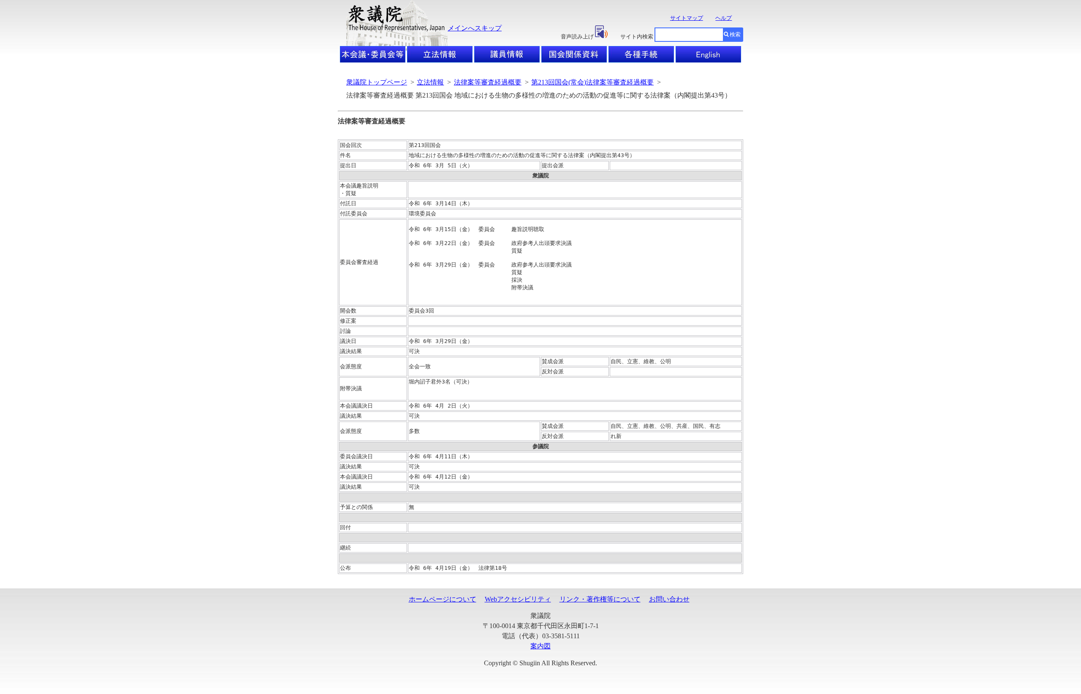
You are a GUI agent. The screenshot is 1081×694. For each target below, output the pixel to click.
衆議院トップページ (376, 82)
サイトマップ (686, 18)
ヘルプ (723, 18)
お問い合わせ (669, 599)
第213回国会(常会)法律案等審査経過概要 (592, 82)
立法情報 (430, 82)
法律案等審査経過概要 (487, 82)
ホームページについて (442, 599)
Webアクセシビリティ (518, 599)
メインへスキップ (475, 28)
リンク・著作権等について (600, 599)
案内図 (540, 646)
